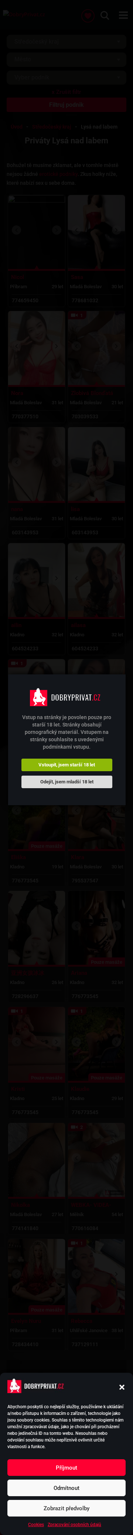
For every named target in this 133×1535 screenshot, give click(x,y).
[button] (122, 1387)
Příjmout (66, 1467)
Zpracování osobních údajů (74, 1524)
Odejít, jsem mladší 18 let (66, 781)
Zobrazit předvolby (66, 1508)
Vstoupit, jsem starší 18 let (66, 764)
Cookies (36, 1524)
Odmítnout (66, 1488)
